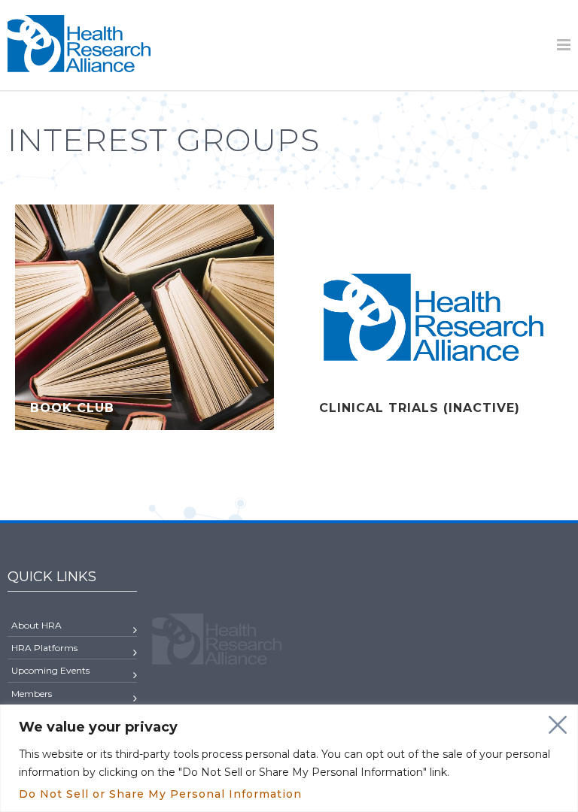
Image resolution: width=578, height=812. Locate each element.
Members (31, 693)
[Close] (558, 725)
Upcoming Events (50, 670)
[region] (289, 758)
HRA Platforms (44, 647)
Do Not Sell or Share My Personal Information (160, 794)
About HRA (36, 625)
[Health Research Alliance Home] (79, 66)
